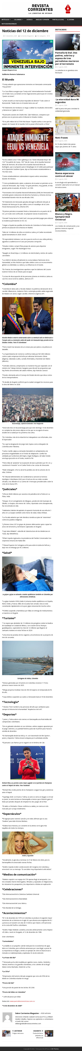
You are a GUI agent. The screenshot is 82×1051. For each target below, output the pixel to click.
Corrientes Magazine (27, 36)
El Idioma (70, 20)
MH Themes (55, 1049)
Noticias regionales (9, 24)
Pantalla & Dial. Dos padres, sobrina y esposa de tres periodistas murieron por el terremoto (67, 58)
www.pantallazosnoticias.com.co (22, 1001)
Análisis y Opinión (42, 20)
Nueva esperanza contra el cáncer (64, 174)
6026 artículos (46, 1013)
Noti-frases (61, 137)
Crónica (29, 20)
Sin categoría (41, 36)
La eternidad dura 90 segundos (67, 101)
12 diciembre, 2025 (11, 36)
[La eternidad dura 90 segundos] (67, 96)
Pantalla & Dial (58, 20)
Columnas (17, 20)
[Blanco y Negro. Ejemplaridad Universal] (67, 210)
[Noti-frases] (67, 134)
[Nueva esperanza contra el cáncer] (67, 170)
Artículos (5, 20)
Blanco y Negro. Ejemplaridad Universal (63, 216)
